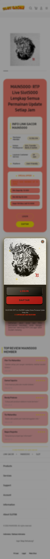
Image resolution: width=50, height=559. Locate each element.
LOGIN (24, 291)
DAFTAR (24, 300)
